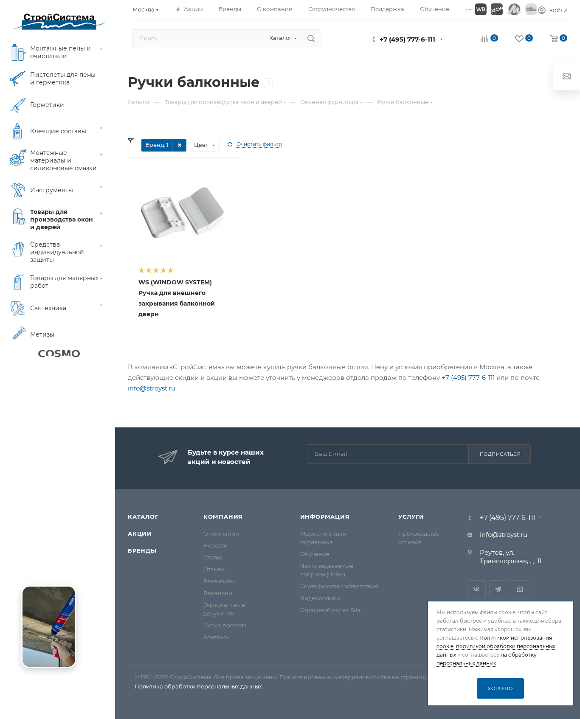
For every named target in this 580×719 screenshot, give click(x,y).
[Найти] (311, 38)
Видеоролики (320, 598)
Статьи (212, 557)
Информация (325, 516)
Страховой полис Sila (330, 610)
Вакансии (217, 593)
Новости (215, 545)
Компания (223, 516)
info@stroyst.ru (151, 388)
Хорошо (500, 688)
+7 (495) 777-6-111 (407, 39)
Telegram (498, 589)
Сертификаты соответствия (339, 586)
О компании (221, 533)
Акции (140, 533)
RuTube (520, 589)
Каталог (143, 516)
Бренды (142, 550)
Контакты (217, 637)
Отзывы (214, 569)
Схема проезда (225, 625)
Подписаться (500, 454)
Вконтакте (476, 589)
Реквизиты (219, 581)
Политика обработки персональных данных (198, 686)
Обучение (314, 553)
